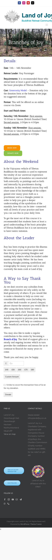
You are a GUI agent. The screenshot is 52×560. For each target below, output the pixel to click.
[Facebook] (5, 499)
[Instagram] (9, 499)
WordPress (24, 524)
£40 (6, 370)
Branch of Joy (10, 339)
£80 (32, 370)
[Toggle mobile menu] (47, 24)
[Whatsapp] (5, 504)
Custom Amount (12, 377)
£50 (13, 370)
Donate (8, 394)
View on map (10, 434)
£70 (26, 370)
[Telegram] (21, 499)
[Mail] (17, 499)
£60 (19, 370)
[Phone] (8, 504)
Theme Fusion (36, 524)
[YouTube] (13, 499)
